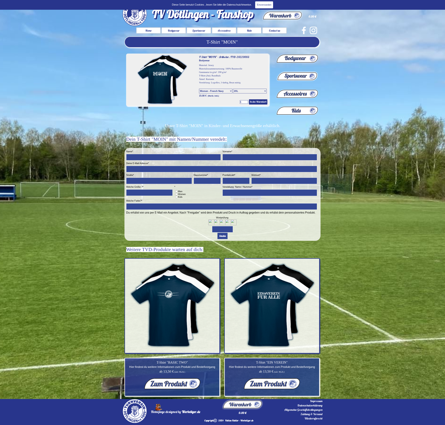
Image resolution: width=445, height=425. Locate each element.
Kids (249, 30)
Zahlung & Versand (311, 414)
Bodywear (174, 30)
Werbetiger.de (191, 412)
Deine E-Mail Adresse (137, 163)
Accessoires (224, 30)
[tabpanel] (222, 42)
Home (148, 30)
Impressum (316, 401)
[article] (197, 80)
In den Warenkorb (258, 101)
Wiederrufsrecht (313, 418)
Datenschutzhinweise (239, 4)
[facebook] (304, 30)
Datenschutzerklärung (309, 405)
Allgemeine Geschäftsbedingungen (303, 409)
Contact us (274, 30)
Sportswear (198, 30)
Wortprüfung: (222, 217)
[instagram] (313, 30)
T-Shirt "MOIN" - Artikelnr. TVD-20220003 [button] (224, 57)
